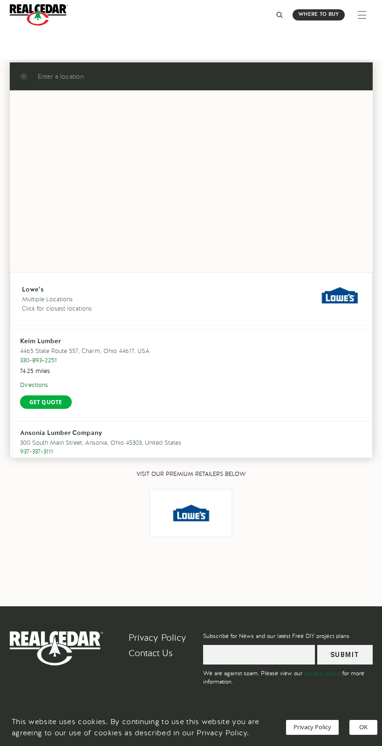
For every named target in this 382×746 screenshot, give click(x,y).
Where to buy (318, 14)
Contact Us (151, 653)
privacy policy (322, 673)
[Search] (279, 15)
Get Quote (45, 402)
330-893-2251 (38, 360)
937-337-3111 (36, 451)
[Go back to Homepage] (41, 15)
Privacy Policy (157, 638)
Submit (345, 654)
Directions (34, 385)
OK (363, 727)
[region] (191, 195)
